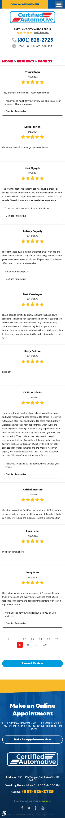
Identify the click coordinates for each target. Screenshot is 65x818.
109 (44, 644)
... (16, 639)
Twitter (29, 809)
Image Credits (20, 801)
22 (24, 639)
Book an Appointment (25, 4)
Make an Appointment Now (32, 739)
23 (32, 639)
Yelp (36, 809)
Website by (40, 801)
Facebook (22, 809)
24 (40, 639)
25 (48, 639)
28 (28, 644)
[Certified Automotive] (32, 17)
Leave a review (32, 663)
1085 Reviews (41, 32)
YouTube (43, 809)
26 (56, 639)
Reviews (25, 61)
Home (7, 61)
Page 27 (44, 61)
